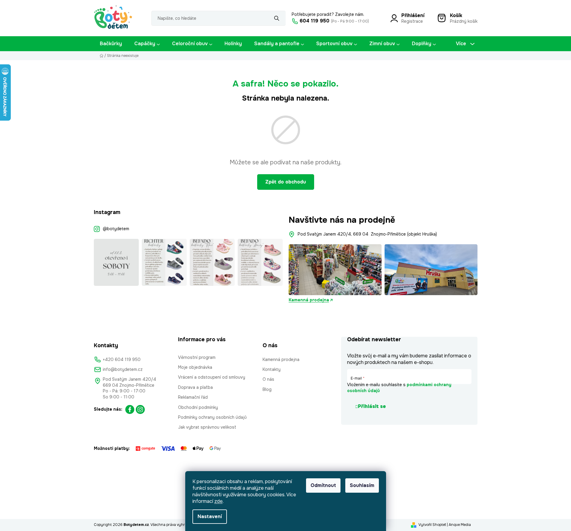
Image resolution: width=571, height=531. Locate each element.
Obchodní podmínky (198, 407)
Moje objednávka (195, 367)
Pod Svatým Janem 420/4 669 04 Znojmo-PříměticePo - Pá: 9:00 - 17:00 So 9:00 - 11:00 (129, 388)
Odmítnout (323, 485)
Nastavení (210, 516)
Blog (267, 389)
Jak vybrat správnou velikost (207, 427)
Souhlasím (362, 485)
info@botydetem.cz (123, 369)
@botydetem (116, 228)
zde (218, 501)
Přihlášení (412, 15)
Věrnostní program (197, 357)
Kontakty (272, 369)
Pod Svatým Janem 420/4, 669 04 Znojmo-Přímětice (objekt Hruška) (367, 234)
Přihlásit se (372, 406)
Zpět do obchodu (285, 182)
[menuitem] (111, 43)
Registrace (412, 21)
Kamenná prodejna (309, 300)
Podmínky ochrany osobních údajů (212, 417)
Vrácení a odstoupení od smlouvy (211, 377)
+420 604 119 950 (122, 359)
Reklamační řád (193, 397)
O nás (268, 379)
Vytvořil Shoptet (432, 524)
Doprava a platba (195, 387)
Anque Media (460, 524)
